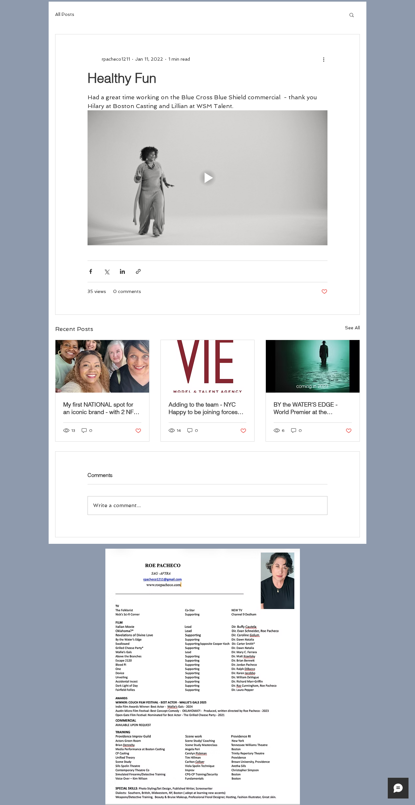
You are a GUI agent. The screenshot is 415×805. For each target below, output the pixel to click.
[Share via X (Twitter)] (106, 271)
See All (352, 327)
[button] (352, 14)
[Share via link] (138, 271)
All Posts (64, 14)
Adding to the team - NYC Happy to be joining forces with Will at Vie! (203, 408)
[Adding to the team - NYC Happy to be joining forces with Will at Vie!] (208, 366)
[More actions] (323, 59)
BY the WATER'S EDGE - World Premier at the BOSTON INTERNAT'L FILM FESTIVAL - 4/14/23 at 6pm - (310, 408)
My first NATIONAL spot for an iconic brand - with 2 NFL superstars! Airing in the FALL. (100, 408)
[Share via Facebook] (91, 271)
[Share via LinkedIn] (122, 271)
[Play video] (207, 177)
